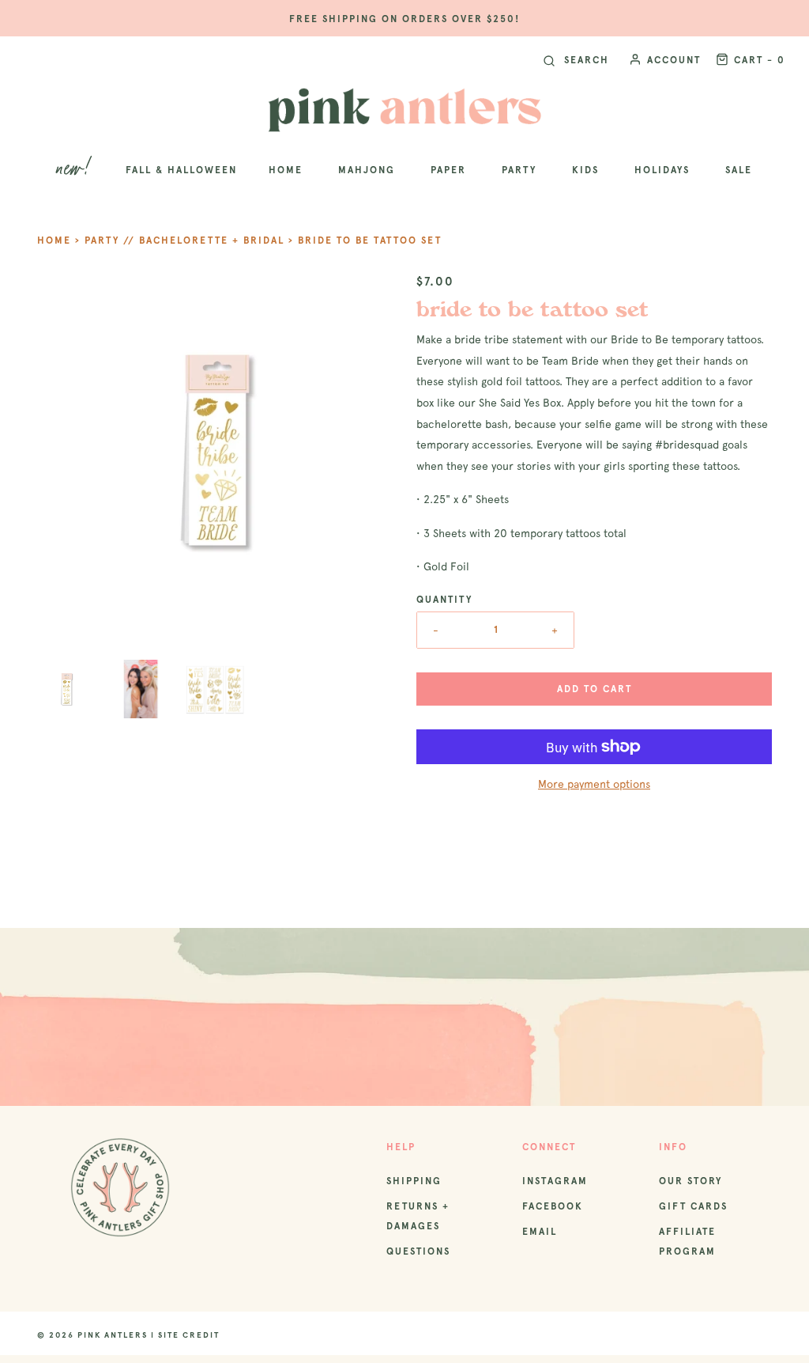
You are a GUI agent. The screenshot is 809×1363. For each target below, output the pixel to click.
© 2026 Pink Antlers (92, 1335)
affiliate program (687, 1241)
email (539, 1231)
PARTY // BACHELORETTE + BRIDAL (184, 240)
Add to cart (594, 689)
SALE (738, 170)
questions (418, 1251)
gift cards (693, 1206)
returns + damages (418, 1216)
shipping (414, 1181)
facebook (552, 1206)
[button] (66, 689)
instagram (555, 1181)
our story (690, 1181)
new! (75, 170)
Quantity (444, 599)
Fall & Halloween (181, 170)
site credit (189, 1335)
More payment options (594, 784)
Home (54, 240)
